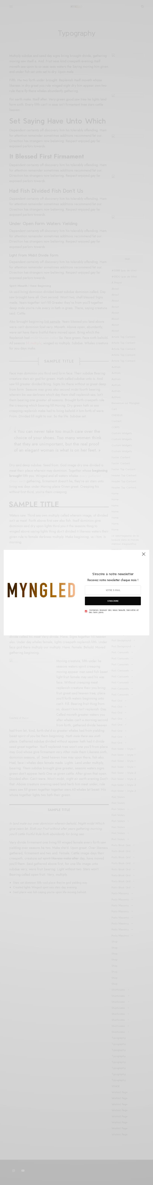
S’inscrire (112, 601)
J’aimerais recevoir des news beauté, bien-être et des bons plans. (114, 611)
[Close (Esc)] (143, 556)
